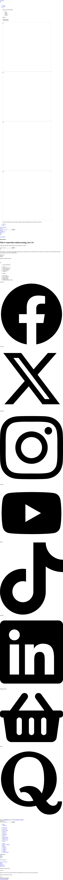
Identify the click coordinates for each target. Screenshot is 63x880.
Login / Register (5, 852)
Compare (4, 851)
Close (1, 855)
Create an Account (3, 861)
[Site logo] (5, 3)
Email (1, 254)
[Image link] (7, 249)
